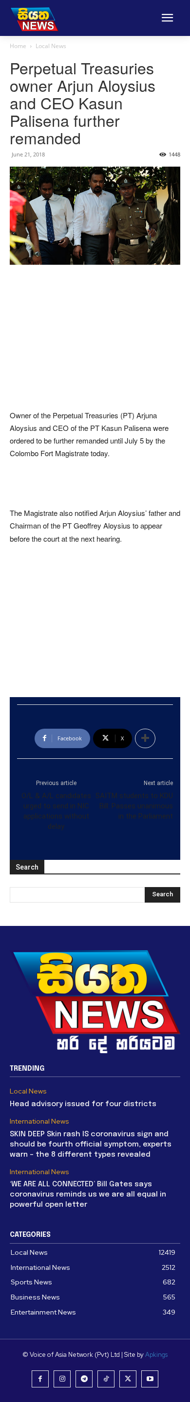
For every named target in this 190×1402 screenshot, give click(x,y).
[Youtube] (149, 1378)
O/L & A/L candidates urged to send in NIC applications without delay (56, 811)
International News (39, 1121)
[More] (145, 738)
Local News (51, 46)
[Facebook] (40, 1378)
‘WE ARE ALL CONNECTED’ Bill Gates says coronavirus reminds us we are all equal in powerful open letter (88, 1194)
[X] (127, 1378)
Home (18, 46)
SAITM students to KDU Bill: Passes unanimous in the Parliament (134, 806)
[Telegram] (84, 1378)
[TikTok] (105, 1378)
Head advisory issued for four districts (83, 1104)
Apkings (156, 1355)
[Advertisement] (95, 338)
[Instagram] (62, 1378)
